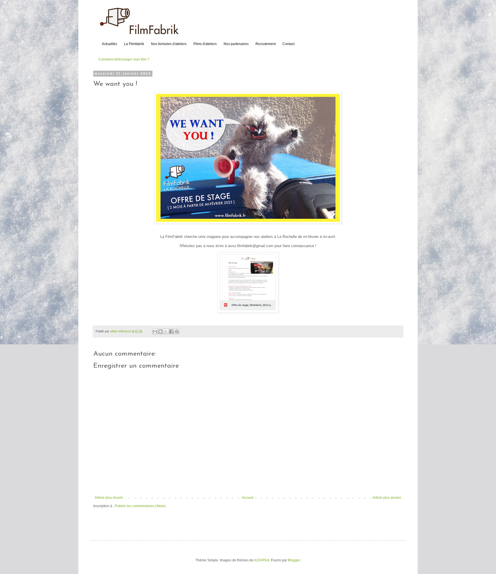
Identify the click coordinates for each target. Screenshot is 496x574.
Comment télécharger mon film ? (123, 59)
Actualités (109, 44)
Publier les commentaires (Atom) (140, 506)
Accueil (247, 498)
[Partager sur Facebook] (171, 331)
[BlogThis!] (160, 331)
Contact (288, 44)
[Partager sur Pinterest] (177, 331)
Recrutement (265, 44)
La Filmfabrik (134, 44)
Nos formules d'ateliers (169, 44)
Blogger (294, 560)
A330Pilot (261, 560)
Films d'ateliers (205, 44)
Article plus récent (109, 498)
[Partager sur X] (166, 331)
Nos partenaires (236, 44)
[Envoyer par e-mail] (155, 331)
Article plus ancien (387, 498)
